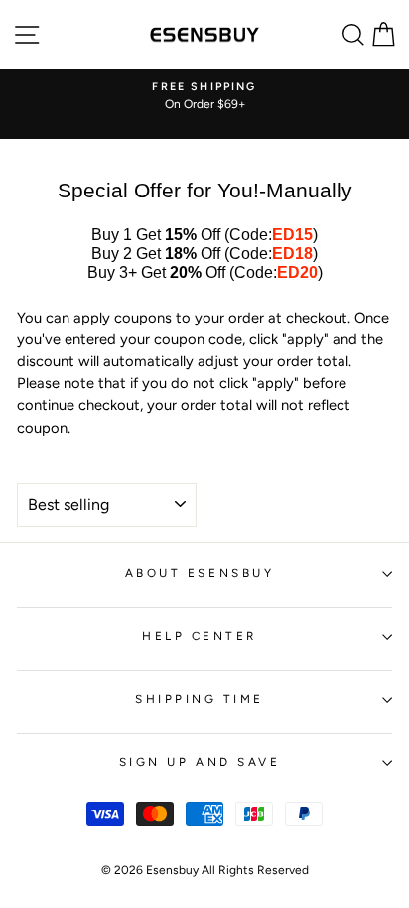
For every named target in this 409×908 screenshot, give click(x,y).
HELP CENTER (199, 636)
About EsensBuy (199, 573)
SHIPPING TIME (199, 699)
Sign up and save (200, 762)
